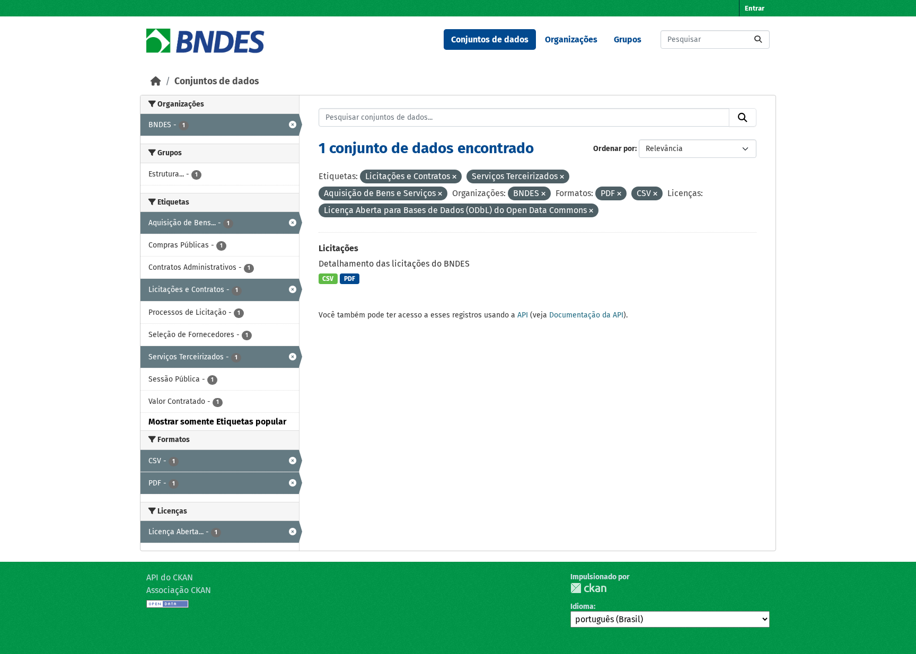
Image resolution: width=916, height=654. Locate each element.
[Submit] (758, 39)
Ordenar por (614, 148)
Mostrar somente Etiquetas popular (217, 422)
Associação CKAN (178, 590)
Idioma (582, 606)
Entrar (754, 8)
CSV (327, 278)
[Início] (156, 81)
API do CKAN (169, 577)
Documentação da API (586, 315)
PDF (349, 278)
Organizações (571, 39)
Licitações (338, 248)
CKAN (588, 588)
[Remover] (454, 177)
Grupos (627, 39)
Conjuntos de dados (490, 39)
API (522, 315)
